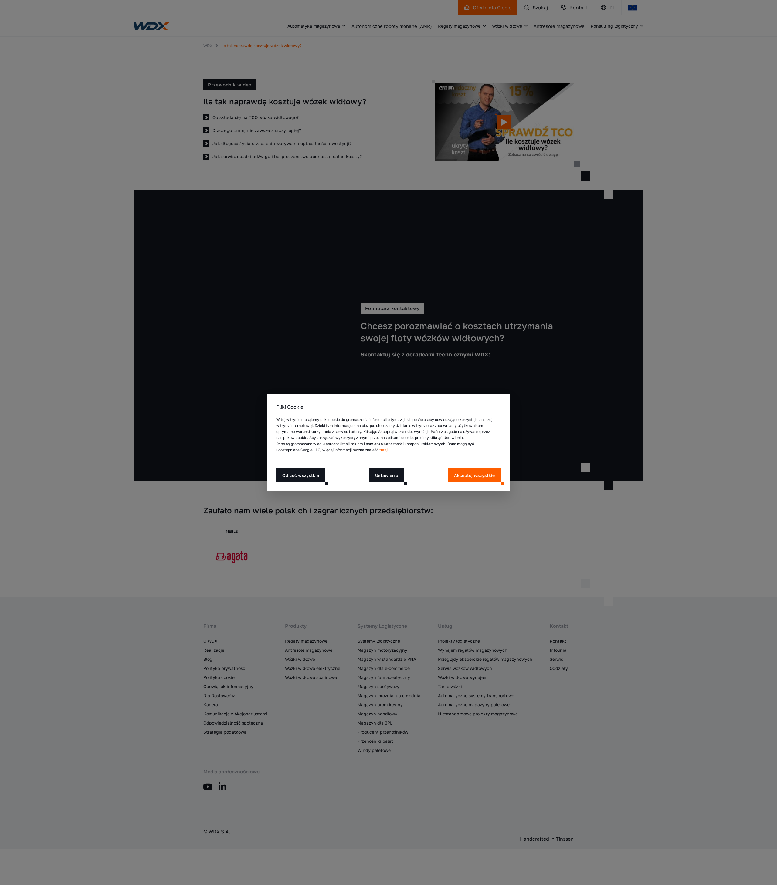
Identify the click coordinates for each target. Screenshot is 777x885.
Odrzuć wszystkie (300, 475)
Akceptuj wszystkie (474, 475)
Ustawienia (386, 475)
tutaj (383, 450)
